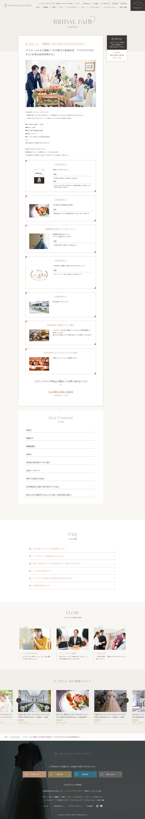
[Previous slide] (18, 700)
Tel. (73, 791)
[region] (117, 55)
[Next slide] (126, 700)
